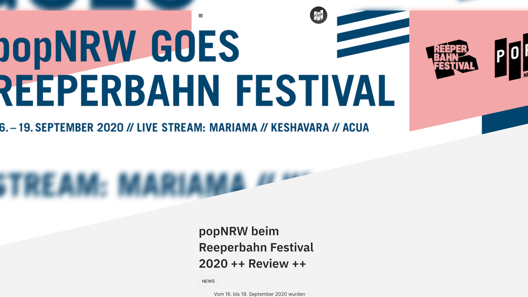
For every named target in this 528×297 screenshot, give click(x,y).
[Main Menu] (201, 15)
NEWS (208, 281)
